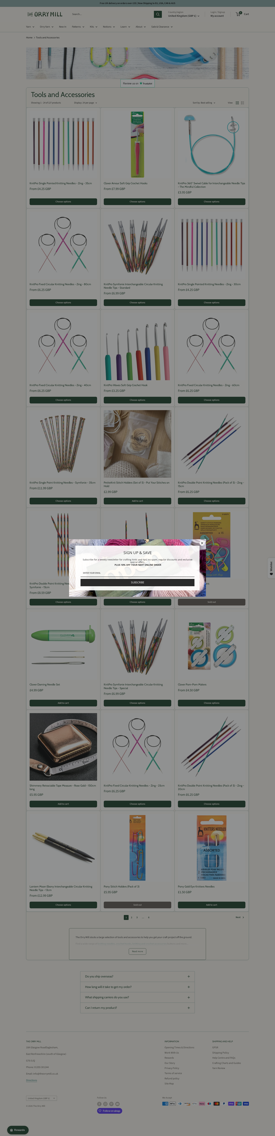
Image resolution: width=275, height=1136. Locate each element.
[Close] (202, 543)
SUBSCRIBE (137, 582)
